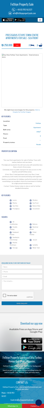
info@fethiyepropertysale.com (24, 13)
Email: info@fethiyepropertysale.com (22, 400)
